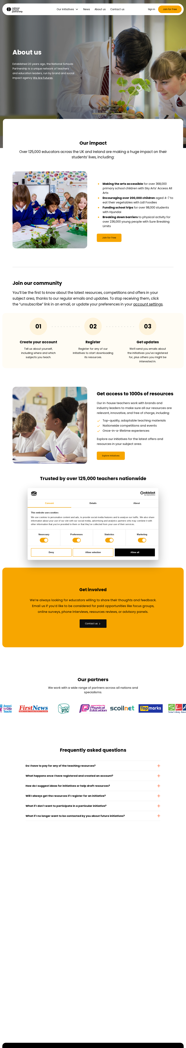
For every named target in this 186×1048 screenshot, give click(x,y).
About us (100, 9)
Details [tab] (93, 503)
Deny (51, 552)
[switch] (77, 540)
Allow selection (93, 552)
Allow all (134, 552)
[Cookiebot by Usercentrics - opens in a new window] (142, 493)
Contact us (117, 9)
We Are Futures (43, 78)
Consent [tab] (49, 503)
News (86, 9)
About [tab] (136, 503)
